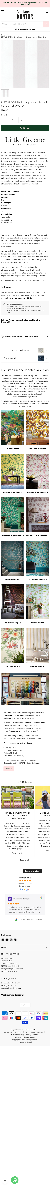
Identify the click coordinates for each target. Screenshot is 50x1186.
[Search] (46, 24)
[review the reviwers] (41, 898)
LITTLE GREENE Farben (13, 1032)
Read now (16, 853)
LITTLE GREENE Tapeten (34, 1032)
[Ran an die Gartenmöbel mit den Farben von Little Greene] (17, 797)
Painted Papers (8, 194)
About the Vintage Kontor (25, 1037)
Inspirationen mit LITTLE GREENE (24, 1030)
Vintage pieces (32, 1035)
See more (24, 860)
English (24, 1005)
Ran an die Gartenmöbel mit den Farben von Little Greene (17, 815)
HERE (28, 298)
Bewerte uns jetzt (32, 871)
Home (4, 35)
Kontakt (9, 769)
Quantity (4, 115)
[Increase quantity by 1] (21, 120)
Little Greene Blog (17, 1035)
